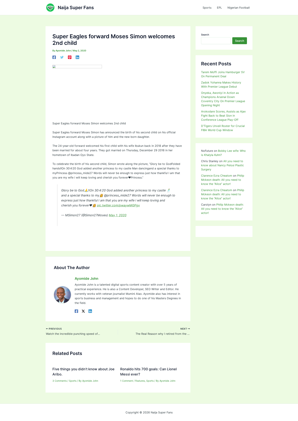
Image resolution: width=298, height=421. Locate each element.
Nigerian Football (238, 7)
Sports (207, 7)
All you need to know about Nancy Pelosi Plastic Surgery (222, 165)
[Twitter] (62, 57)
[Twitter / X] (83, 311)
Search (205, 34)
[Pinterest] (69, 57)
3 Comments (59, 380)
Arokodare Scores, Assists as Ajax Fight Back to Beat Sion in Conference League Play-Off (223, 115)
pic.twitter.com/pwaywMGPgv (118, 205)
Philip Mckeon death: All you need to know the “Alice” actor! (222, 180)
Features (140, 380)
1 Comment (126, 380)
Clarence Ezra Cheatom (216, 175)
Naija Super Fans (76, 7)
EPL (219, 7)
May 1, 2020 (117, 215)
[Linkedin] (77, 57)
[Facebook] (54, 57)
